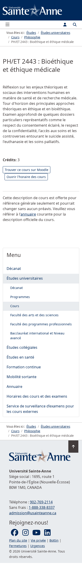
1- (42, 507)
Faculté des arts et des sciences (34, 315)
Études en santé (20, 357)
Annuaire (14, 386)
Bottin (54, 540)
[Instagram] (25, 532)
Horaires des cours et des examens (37, 396)
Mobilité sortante (21, 376)
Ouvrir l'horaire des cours (26, 177)
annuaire (28, 214)
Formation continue (24, 366)
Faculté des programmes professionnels (41, 324)
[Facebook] (14, 532)
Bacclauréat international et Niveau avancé (37, 335)
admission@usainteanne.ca (32, 512)
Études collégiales (22, 347)
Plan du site (18, 540)
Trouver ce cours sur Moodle (26, 170)
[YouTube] (36, 532)
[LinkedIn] (47, 532)
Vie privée (38, 540)
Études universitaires (25, 278)
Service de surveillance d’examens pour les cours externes (40, 409)
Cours (14, 306)
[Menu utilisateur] (65, 24)
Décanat (14, 268)
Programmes (20, 297)
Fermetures (18, 546)
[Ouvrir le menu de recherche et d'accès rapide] (74, 24)
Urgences (37, 546)
